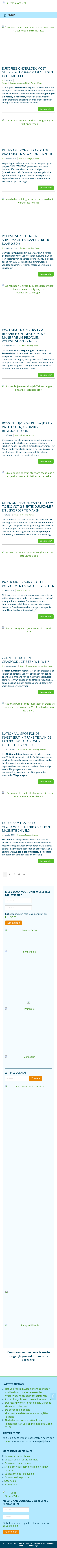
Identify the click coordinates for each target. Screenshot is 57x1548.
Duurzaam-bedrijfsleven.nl (19, 1473)
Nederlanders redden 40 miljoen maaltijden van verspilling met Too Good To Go (28, 1424)
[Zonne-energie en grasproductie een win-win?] (28, 640)
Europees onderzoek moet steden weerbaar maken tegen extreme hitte (27, 72)
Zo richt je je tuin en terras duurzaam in (28, 1399)
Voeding (31, 248)
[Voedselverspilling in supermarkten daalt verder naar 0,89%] (28, 215)
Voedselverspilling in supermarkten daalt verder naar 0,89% (25, 240)
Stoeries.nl (10, 1480)
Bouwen (13, 83)
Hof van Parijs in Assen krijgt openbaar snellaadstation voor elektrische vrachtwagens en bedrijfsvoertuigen (27, 1392)
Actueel (6, 83)
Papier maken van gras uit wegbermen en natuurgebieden (28, 584)
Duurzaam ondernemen (17, 1463)
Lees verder (46, 109)
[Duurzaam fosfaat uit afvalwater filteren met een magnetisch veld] (28, 805)
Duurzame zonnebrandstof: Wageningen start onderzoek (27, 152)
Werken (33, 83)
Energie (19, 83)
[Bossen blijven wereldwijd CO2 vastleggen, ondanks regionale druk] (28, 402)
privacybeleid (11, 916)
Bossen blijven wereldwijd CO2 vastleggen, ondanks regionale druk (27, 427)
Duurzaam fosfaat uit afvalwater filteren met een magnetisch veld (26, 827)
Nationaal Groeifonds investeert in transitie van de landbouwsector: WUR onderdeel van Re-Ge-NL (26, 739)
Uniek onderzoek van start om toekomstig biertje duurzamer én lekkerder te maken (28, 506)
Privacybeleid (11, 1484)
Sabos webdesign (30, 1545)
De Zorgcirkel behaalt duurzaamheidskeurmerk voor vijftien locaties (27, 1413)
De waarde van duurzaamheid (21, 1459)
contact (7, 1441)
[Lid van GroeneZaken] (13, 1494)
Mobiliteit (26, 83)
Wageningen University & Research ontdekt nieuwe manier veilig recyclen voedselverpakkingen (23, 335)
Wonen (40, 83)
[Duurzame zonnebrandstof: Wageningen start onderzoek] (28, 133)
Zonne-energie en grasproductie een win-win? (25, 660)
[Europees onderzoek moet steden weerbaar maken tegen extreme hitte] (28, 45)
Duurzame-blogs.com (16, 1477)
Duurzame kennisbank (17, 1456)
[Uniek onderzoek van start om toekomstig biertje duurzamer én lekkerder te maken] (28, 485)
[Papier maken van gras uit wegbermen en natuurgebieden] (28, 565)
